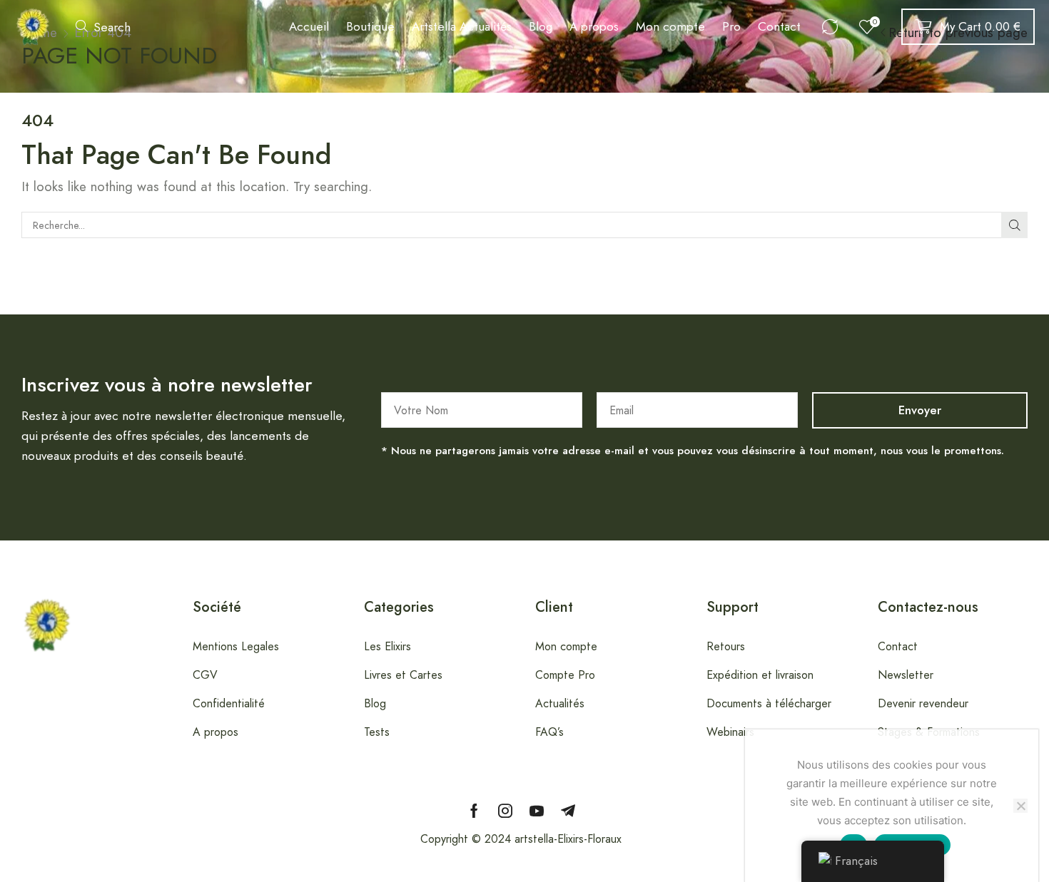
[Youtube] (536, 811)
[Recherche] (1014, 225)
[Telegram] (568, 811)
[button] (103, 27)
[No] (1020, 806)
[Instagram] (505, 811)
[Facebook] (474, 811)
